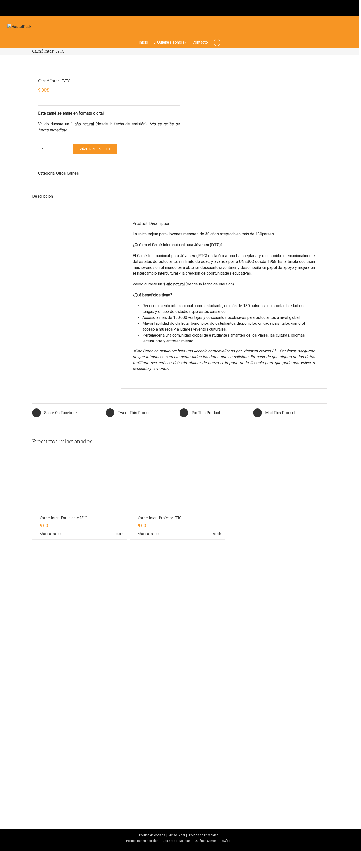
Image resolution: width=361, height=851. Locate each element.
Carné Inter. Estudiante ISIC (63, 833)
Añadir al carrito (95, 149)
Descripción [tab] (42, 196)
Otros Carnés (67, 173)
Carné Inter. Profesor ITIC (159, 833)
